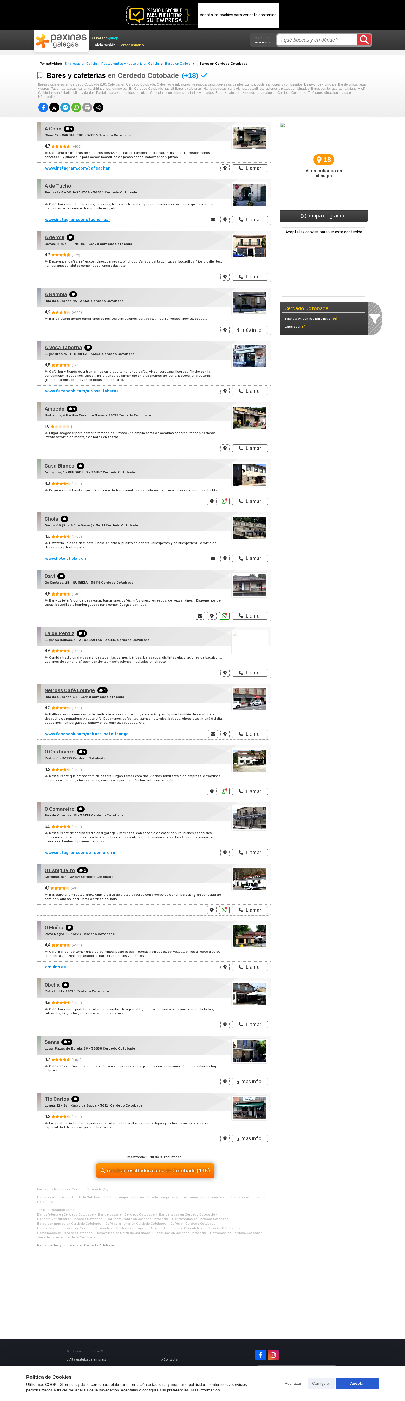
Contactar (171, 1359)
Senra (52, 1042)
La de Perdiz (59, 633)
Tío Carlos (57, 1099)
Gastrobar (293, 327)
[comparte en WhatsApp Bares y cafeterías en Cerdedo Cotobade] (76, 107)
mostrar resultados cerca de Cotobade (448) (158, 1171)
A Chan (53, 129)
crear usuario (132, 45)
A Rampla (56, 294)
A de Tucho (58, 186)
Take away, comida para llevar (308, 319)
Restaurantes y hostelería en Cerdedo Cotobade (75, 1245)
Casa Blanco (59, 466)
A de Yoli (54, 237)
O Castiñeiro (60, 752)
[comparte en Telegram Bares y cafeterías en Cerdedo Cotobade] (65, 107)
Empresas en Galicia (81, 63)
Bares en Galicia (178, 63)
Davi (50, 576)
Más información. (206, 1390)
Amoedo (54, 409)
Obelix (52, 985)
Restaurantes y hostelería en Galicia (130, 63)
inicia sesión (104, 45)
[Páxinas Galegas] (61, 41)
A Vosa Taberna (63, 348)
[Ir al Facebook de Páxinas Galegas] (260, 1355)
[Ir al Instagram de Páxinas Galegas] (273, 1355)
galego (113, 38)
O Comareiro (60, 809)
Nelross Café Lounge (70, 690)
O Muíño (54, 928)
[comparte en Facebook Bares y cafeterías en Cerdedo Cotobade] (43, 107)
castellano (99, 38)
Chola (51, 519)
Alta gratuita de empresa (88, 1359)
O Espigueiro (60, 870)
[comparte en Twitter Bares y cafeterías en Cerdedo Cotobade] (54, 107)
